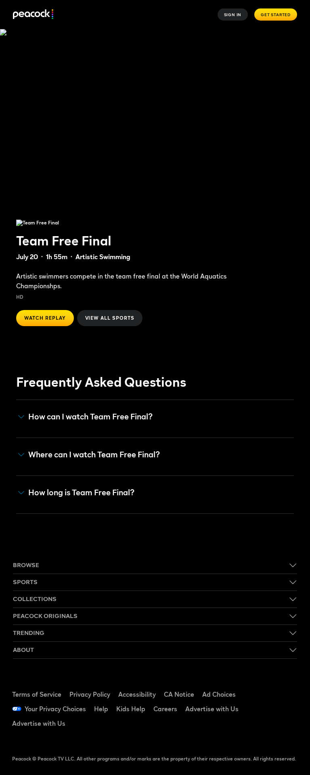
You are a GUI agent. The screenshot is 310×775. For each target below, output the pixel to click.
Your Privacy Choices (55, 709)
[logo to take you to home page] (33, 14)
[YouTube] (263, 708)
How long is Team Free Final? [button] (81, 492)
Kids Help (130, 709)
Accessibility (137, 694)
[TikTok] (284, 685)
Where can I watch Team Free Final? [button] (94, 454)
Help (101, 709)
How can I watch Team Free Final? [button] (90, 416)
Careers (165, 709)
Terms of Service (36, 694)
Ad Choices (219, 694)
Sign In (233, 14)
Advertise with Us (212, 709)
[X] (263, 730)
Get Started (276, 14)
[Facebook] (263, 685)
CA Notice (179, 694)
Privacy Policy (89, 694)
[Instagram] (284, 708)
